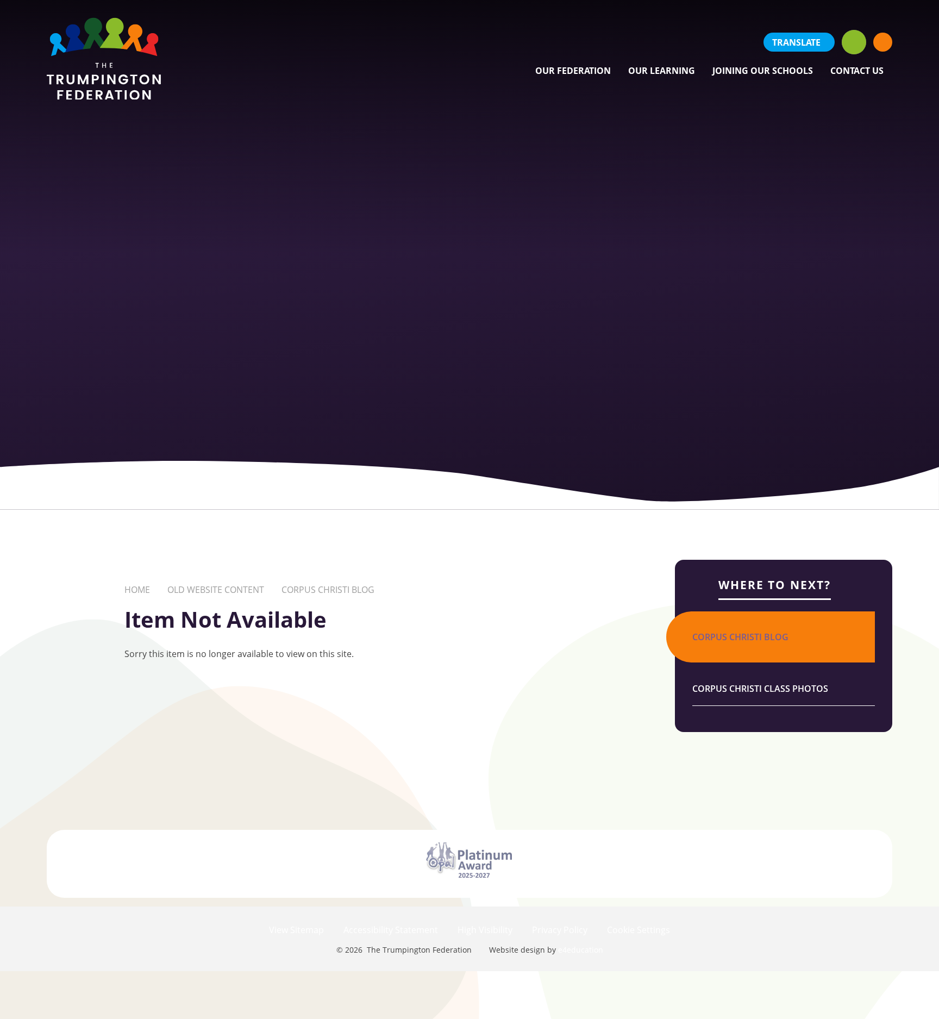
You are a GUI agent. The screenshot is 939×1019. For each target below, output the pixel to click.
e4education (580, 950)
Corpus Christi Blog (327, 590)
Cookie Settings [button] (638, 930)
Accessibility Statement (390, 930)
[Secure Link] (882, 42)
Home (137, 590)
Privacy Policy (559, 930)
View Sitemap (296, 930)
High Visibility (485, 930)
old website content (215, 590)
